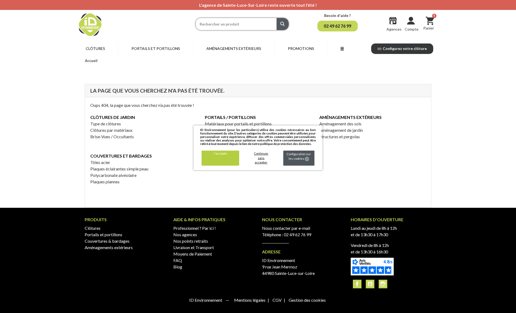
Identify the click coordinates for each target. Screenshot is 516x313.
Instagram (383, 284)
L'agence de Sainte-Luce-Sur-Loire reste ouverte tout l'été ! (258, 5)
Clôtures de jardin (112, 117)
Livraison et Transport (193, 247)
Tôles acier (100, 162)
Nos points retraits (190, 240)
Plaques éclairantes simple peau (119, 168)
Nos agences (185, 234)
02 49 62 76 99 (297, 234)
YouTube (370, 284)
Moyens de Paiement (192, 253)
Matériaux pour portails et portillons (238, 123)
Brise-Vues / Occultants (112, 136)
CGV (277, 300)
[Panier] (430, 20)
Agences (394, 29)
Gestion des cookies (307, 300)
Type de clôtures (105, 123)
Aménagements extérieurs (350, 117)
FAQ (177, 260)
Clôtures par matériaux (111, 130)
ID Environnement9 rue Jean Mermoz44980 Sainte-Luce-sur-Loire (288, 267)
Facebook (357, 284)
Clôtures (93, 228)
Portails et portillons (103, 234)
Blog (177, 266)
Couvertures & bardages (107, 240)
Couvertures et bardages (121, 155)
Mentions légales (250, 300)
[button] (337, 26)
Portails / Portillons (230, 117)
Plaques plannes (105, 181)
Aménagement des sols (340, 123)
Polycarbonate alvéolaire (113, 175)
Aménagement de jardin (341, 130)
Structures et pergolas (339, 136)
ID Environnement (206, 300)
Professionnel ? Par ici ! (194, 228)
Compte (411, 29)
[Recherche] (283, 24)
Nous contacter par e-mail (286, 228)
